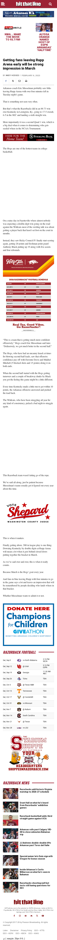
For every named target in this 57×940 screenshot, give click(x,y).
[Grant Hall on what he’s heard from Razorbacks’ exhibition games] (10, 807)
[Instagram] (20, 916)
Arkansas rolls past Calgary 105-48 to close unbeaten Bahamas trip (36, 832)
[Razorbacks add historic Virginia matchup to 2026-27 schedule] (10, 793)
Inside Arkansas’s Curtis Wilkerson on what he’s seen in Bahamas (35, 872)
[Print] (26, 81)
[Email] (19, 81)
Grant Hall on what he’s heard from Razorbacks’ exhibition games (34, 805)
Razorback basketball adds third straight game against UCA (36, 817)
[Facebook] (6, 81)
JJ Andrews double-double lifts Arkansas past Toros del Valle (35, 844)
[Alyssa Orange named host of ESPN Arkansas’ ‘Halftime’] (44, 27)
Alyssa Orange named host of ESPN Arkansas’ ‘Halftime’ (44, 42)
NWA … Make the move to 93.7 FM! (13, 37)
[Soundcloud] (31, 916)
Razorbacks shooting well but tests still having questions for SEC (35, 885)
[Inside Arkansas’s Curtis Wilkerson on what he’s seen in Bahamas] (10, 873)
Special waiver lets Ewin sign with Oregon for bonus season (36, 857)
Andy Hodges (12, 75)
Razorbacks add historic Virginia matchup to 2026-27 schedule (36, 790)
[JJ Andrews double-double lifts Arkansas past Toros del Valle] (10, 847)
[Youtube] (43, 916)
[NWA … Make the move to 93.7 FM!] (12, 27)
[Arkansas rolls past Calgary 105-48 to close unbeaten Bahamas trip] (10, 833)
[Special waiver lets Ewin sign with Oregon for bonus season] (10, 860)
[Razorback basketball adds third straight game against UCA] (10, 820)
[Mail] (25, 916)
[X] (12, 81)
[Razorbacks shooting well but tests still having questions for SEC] (10, 887)
